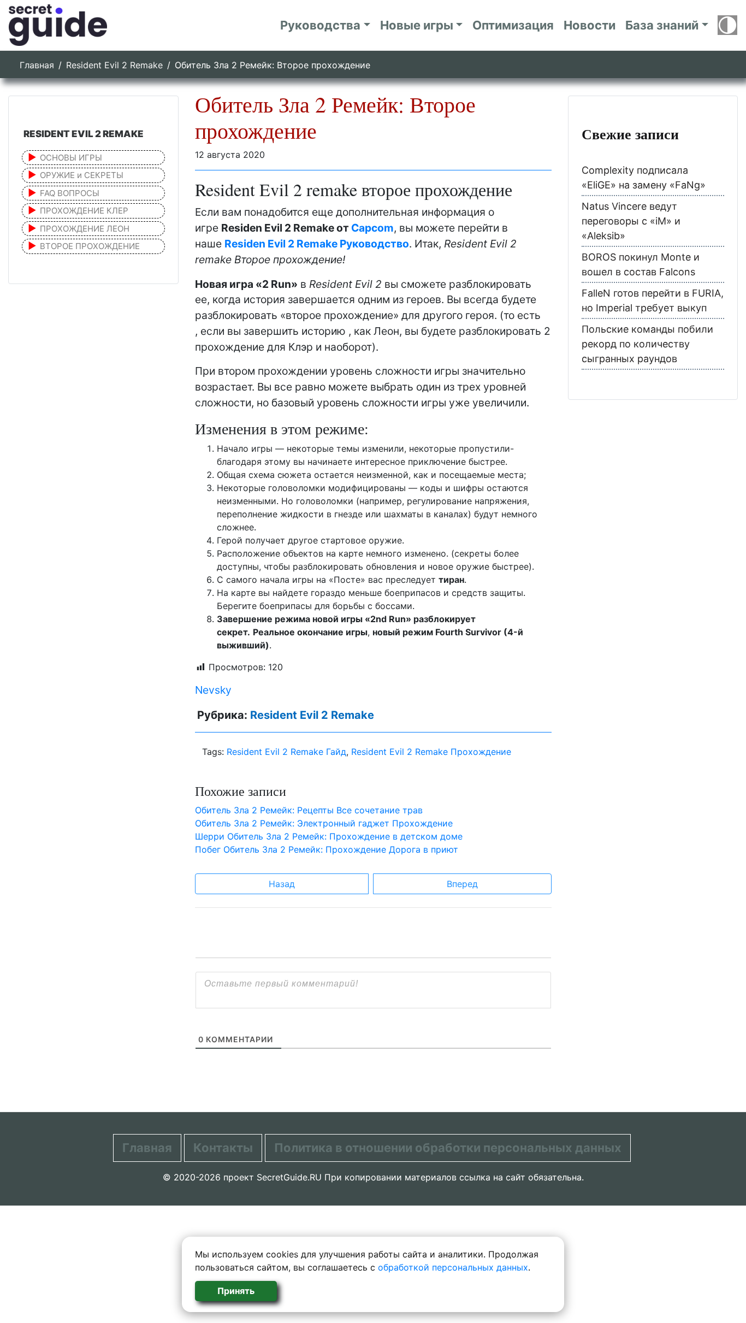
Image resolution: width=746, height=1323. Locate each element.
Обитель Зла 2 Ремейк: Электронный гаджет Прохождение (324, 823)
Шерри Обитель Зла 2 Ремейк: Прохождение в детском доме (329, 836)
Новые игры (416, 25)
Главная (37, 65)
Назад (282, 883)
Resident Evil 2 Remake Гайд (286, 751)
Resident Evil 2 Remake (114, 65)
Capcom (372, 227)
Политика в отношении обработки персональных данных (447, 1148)
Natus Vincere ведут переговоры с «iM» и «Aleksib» (631, 220)
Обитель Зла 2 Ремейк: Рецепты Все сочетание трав (309, 810)
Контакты (223, 1148)
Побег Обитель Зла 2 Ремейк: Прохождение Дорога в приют (326, 849)
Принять (235, 1290)
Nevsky (213, 689)
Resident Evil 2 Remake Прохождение (431, 751)
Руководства (320, 25)
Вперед (462, 883)
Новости (589, 25)
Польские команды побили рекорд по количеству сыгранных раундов (647, 343)
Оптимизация (513, 25)
